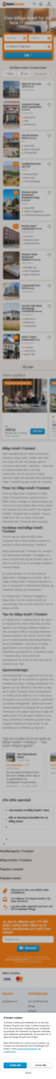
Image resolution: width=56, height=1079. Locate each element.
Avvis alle (41, 1065)
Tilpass (28, 1072)
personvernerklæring (27, 1048)
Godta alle (15, 1065)
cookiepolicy (10, 1051)
